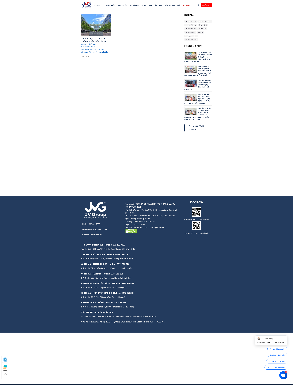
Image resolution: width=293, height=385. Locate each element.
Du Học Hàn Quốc (205, 21)
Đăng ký (5, 370)
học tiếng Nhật (190, 32)
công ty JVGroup (191, 21)
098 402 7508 (119, 245)
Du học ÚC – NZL (155, 5)
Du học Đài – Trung (138, 5)
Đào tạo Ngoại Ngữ (172, 5)
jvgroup (200, 32)
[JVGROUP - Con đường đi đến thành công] (87, 5)
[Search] (198, 5)
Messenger (5, 362)
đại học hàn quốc (191, 39)
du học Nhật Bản (191, 28)
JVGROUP (98, 5)
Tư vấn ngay (206, 5)
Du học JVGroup (191, 25)
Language (187, 5)
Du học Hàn (122, 5)
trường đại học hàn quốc (192, 36)
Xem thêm (85, 56)
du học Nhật (203, 25)
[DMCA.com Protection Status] (131, 231)
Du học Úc (202, 28)
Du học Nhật (110, 5)
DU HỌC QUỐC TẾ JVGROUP (199, 219)
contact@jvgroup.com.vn (97, 229)
